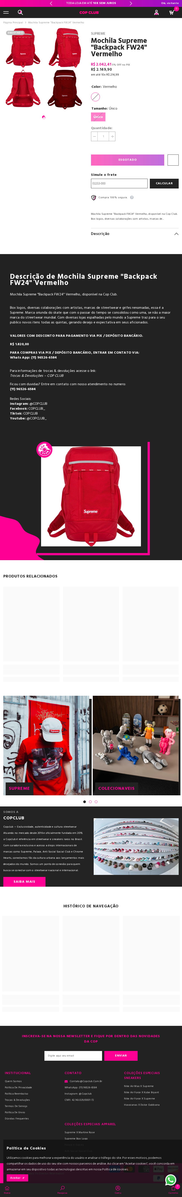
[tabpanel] (23, 68)
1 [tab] (44, 117)
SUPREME (98, 34)
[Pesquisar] (20, 12)
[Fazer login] (156, 12)
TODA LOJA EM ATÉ (91, 3)
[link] (31, 672)
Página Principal (13, 22)
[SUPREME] (46, 745)
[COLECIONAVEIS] (136, 745)
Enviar (121, 1055)
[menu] (6, 12)
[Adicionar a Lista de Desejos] (173, 160)
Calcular (164, 183)
